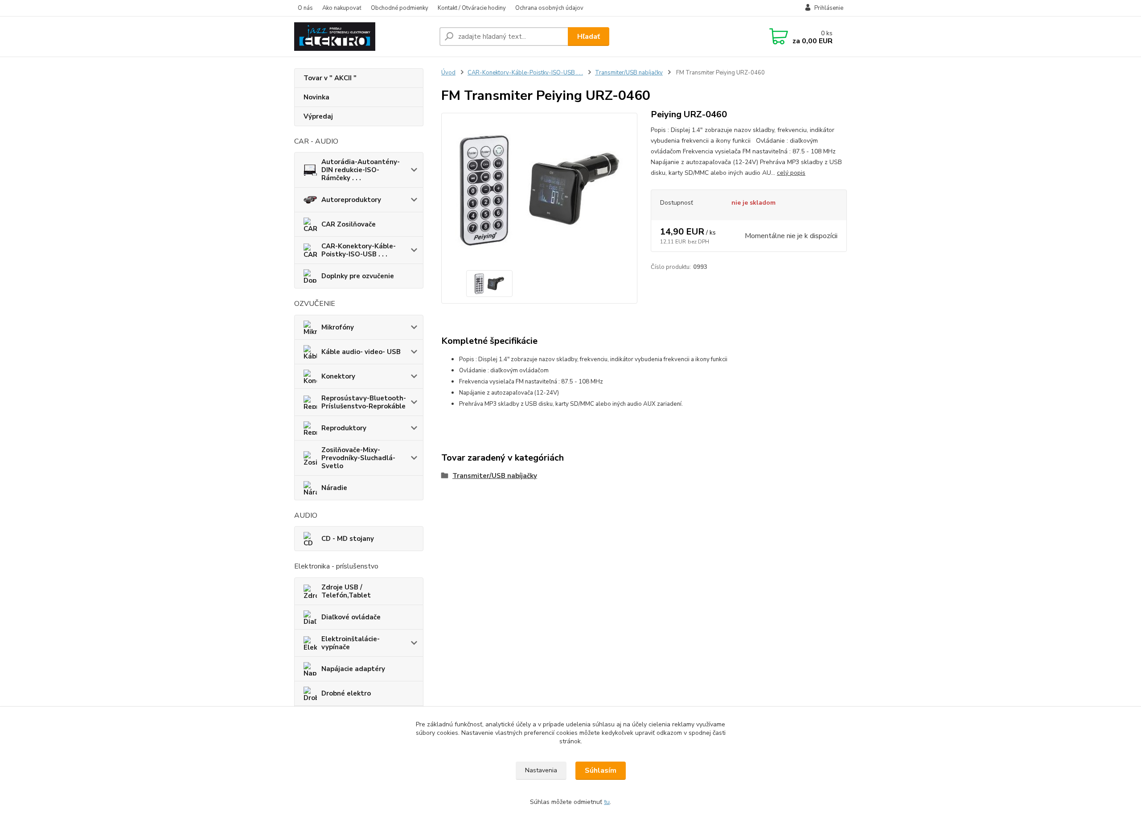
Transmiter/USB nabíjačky (629, 73)
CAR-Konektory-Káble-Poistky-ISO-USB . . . (358, 250)
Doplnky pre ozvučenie (357, 276)
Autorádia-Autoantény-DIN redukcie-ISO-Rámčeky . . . (360, 169)
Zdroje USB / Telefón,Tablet (346, 591)
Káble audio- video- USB (361, 351)
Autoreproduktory (351, 199)
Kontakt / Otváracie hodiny (472, 8)
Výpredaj (318, 116)
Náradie (334, 487)
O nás (305, 8)
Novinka (316, 97)
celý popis (791, 173)
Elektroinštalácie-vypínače (350, 642)
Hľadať (588, 36)
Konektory (338, 376)
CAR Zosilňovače (348, 224)
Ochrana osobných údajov (549, 8)
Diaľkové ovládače (351, 617)
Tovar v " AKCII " (330, 78)
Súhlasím (600, 770)
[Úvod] (363, 36)
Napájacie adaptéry (353, 668)
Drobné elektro (346, 693)
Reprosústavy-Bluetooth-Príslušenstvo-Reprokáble (363, 402)
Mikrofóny (337, 327)
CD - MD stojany (347, 538)
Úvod (448, 73)
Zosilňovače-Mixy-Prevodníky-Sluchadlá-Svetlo (358, 457)
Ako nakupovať (341, 8)
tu (607, 802)
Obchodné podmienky (399, 8)
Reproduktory (343, 428)
